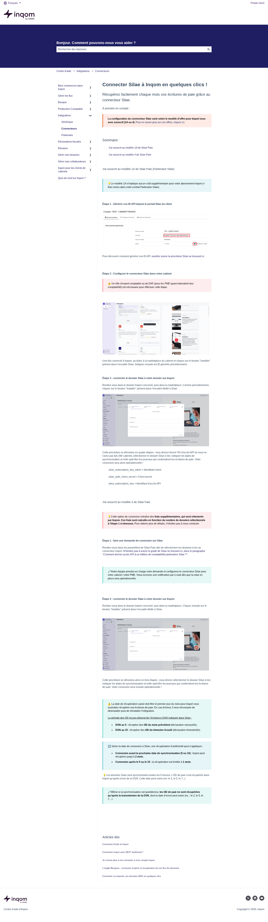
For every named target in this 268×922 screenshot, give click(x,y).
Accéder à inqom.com (249, 15)
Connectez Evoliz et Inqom (115, 844)
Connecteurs (102, 71)
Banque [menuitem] (62, 102)
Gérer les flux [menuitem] (65, 95)
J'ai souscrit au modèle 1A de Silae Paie (131, 147)
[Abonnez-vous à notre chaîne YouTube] (261, 898)
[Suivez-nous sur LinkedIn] (254, 898)
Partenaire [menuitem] (67, 135)
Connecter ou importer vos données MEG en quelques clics (131, 876)
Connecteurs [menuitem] (69, 128)
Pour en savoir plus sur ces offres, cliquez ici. (160, 122)
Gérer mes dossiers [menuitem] (68, 155)
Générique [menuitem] (67, 122)
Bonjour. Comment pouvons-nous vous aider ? (96, 43)
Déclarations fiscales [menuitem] (69, 141)
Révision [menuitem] (63, 148)
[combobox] (131, 49)
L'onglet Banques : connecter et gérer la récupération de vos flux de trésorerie (140, 868)
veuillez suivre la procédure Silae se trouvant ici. (178, 256)
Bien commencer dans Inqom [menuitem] (70, 87)
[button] (90, 86)
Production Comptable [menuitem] (70, 109)
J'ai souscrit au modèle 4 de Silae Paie (130, 154)
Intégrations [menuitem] (64, 115)
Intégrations (83, 71)
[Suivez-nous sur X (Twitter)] (248, 898)
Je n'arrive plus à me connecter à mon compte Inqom (128, 860)
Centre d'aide (63, 71)
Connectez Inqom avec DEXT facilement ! (122, 852)
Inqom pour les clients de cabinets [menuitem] (71, 170)
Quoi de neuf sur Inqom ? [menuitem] (72, 178)
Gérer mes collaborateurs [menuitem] (72, 161)
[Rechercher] (209, 49)
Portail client (257, 3)
